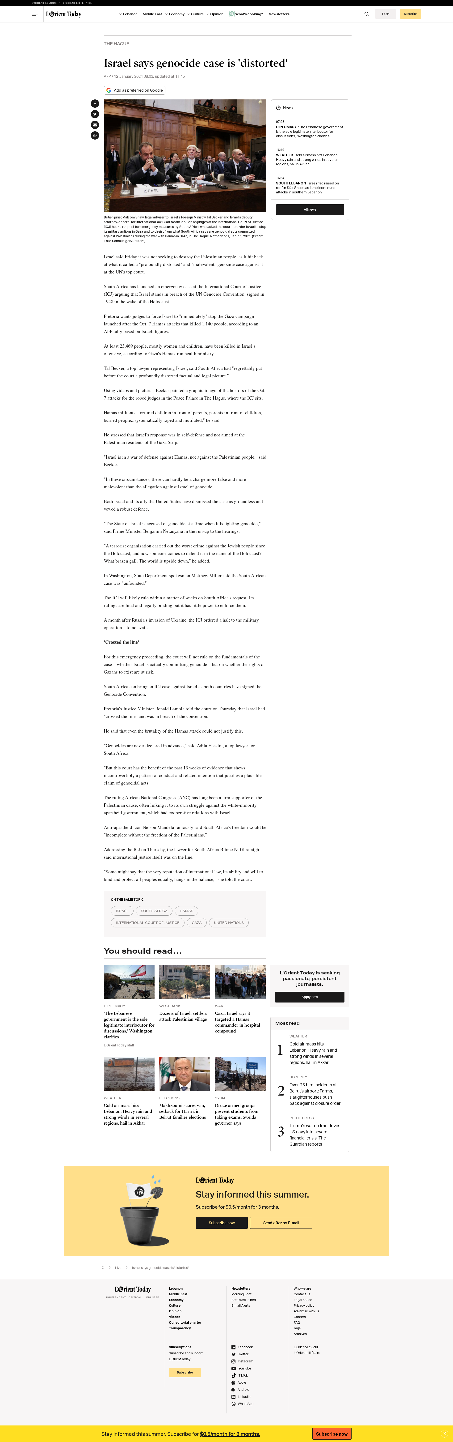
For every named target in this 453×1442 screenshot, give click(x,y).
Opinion (175, 1311)
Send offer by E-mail (281, 1222)
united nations (229, 923)
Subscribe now (222, 1222)
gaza (197, 923)
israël (122, 911)
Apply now (310, 997)
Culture (174, 1305)
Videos (174, 1317)
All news (310, 209)
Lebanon (176, 1288)
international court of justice (148, 923)
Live (118, 1268)
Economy (176, 1300)
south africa (154, 911)
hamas (186, 911)
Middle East (178, 1294)
